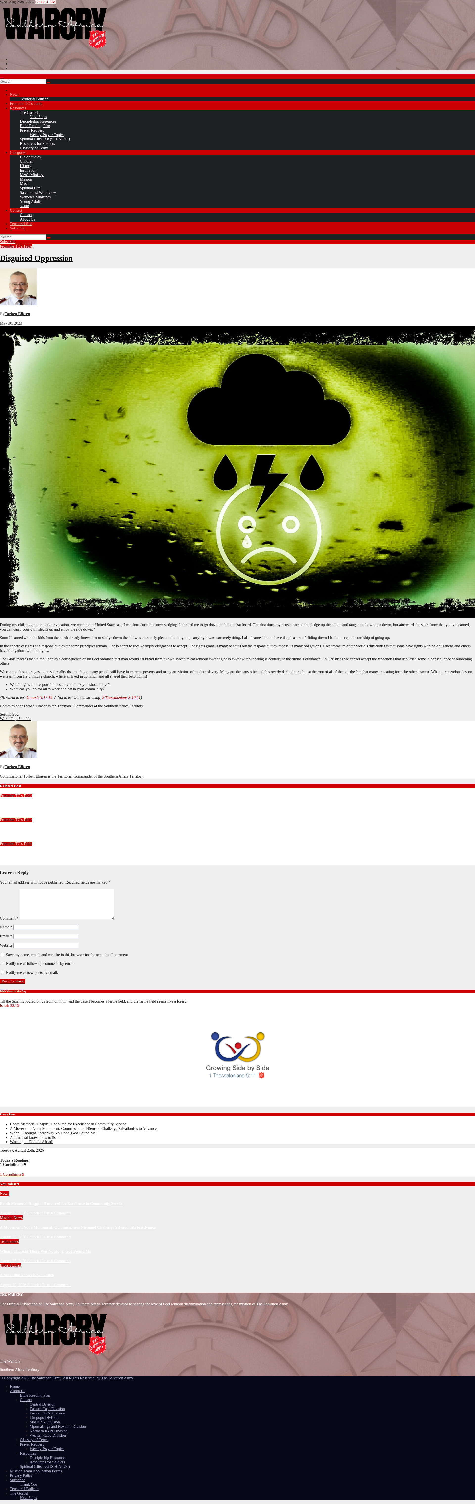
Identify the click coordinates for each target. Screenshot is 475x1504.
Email (6, 936)
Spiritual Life (30, 188)
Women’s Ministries (35, 197)
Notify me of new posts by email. (32, 972)
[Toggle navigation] (2, 78)
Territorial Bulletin (34, 99)
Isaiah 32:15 (9, 1005)
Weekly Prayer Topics (47, 135)
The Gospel (29, 112)
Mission (26, 179)
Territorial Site (21, 224)
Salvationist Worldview (38, 192)
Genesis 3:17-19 (39, 697)
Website (6, 945)
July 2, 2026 (9, 839)
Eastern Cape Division (47, 1409)
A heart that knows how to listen (35, 1137)
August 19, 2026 (13, 815)
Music (24, 184)
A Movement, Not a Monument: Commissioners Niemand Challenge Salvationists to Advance (83, 1128)
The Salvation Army (117, 1378)
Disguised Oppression (36, 258)
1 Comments (61, 1285)
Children (26, 161)
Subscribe (17, 228)
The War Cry (10, 1361)
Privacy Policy (21, 1475)
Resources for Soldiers (37, 143)
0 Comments (61, 1213)
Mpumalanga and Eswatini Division (58, 1426)
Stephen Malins (39, 815)
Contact (16, 210)
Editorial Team (39, 1213)
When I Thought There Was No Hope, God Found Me (52, 1133)
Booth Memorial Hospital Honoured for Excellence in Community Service (68, 1124)
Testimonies (9, 1241)
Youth (24, 206)
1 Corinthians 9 (12, 1174)
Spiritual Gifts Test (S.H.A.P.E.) (45, 139)
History (25, 166)
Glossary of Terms (34, 148)
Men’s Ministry (32, 175)
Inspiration (28, 170)
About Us (27, 219)
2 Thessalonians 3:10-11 (121, 697)
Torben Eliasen (17, 314)
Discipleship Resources (38, 121)
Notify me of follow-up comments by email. (40, 963)
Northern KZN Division (49, 1431)
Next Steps (38, 117)
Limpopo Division (44, 1417)
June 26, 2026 (11, 863)
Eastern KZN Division (47, 1413)
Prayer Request (32, 130)
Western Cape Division (48, 1435)
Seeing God (9, 714)
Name (6, 927)
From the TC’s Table (26, 103)
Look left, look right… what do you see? (33, 829)
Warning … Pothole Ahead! (23, 805)
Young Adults (30, 201)
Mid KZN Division (45, 1422)
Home (15, 1386)
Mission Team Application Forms (36, 1471)
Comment (9, 918)
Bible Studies (30, 157)
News (14, 94)
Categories (18, 152)
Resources (18, 108)
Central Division (42, 1404)
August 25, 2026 (13, 1213)
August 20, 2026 (13, 1285)
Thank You (28, 1484)
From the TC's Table (16, 246)
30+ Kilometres (12, 853)
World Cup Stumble (15, 719)
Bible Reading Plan (35, 126)
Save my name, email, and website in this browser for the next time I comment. (67, 955)
